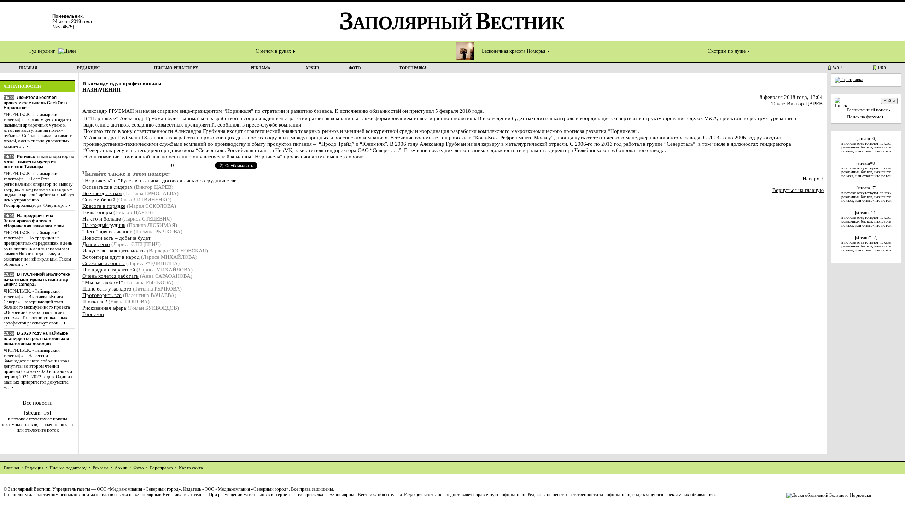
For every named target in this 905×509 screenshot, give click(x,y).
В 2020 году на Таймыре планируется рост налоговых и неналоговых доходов (36, 338)
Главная (11, 468)
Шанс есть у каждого (107, 289)
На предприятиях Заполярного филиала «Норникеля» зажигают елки (34, 220)
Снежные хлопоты (103, 263)
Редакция (34, 468)
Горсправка (161, 468)
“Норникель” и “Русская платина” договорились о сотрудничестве (159, 180)
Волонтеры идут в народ (111, 257)
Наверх (810, 178)
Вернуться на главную (798, 190)
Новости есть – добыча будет (116, 238)
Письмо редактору (68, 468)
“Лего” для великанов (107, 231)
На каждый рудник (103, 225)
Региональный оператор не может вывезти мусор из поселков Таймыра (39, 161)
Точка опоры (97, 212)
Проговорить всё (102, 295)
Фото (138, 468)
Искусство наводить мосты (114, 250)
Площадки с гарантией (108, 270)
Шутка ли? (94, 301)
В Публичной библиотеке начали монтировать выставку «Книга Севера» (37, 279)
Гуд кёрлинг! (43, 51)
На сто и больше (101, 219)
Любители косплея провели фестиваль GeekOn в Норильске (35, 102)
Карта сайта (191, 468)
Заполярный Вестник (29, 489)
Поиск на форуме (864, 117)
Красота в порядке (103, 206)
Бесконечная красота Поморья (514, 51)
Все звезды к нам (102, 193)
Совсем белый (98, 200)
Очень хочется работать (110, 276)
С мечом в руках (274, 51)
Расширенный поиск (867, 109)
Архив (121, 468)
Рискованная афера (104, 308)
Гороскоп (93, 314)
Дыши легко (96, 244)
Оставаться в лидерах (107, 187)
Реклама (101, 468)
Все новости (38, 403)
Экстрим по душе (727, 51)
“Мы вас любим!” (102, 282)
